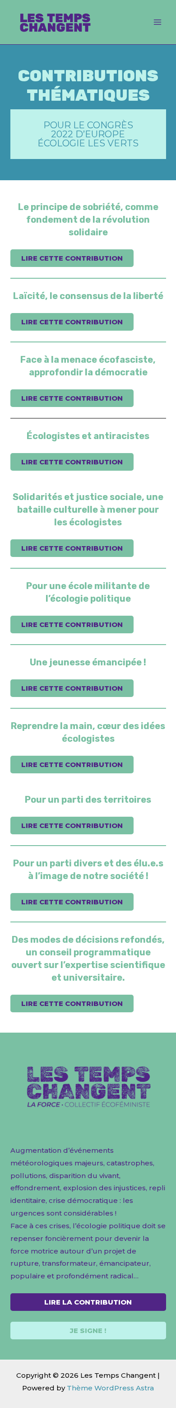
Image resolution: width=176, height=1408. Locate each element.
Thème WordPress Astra (110, 1388)
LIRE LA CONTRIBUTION (88, 1302)
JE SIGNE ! (88, 1330)
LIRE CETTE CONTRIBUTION (72, 258)
